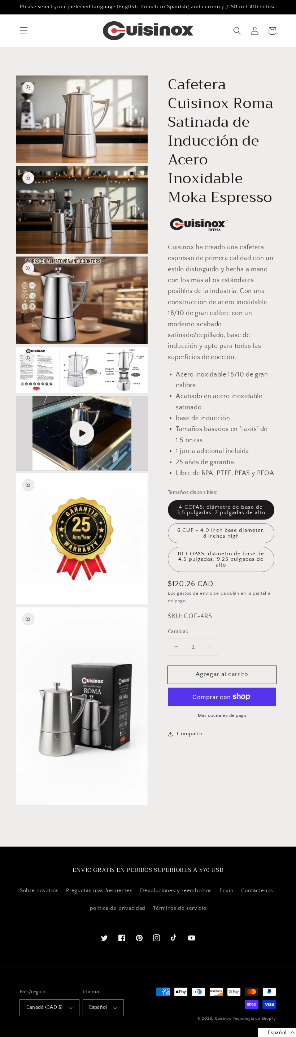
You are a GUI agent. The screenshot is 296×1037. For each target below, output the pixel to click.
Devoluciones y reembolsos (176, 890)
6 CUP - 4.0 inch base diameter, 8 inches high (221, 533)
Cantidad (178, 631)
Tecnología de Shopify (254, 1018)
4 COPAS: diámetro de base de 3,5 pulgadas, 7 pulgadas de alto (221, 510)
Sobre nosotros (39, 890)
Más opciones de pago (222, 715)
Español (98, 1007)
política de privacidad (118, 908)
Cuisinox (223, 1018)
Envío (226, 890)
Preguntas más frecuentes (99, 890)
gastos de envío (195, 593)
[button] (23, 30)
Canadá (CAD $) (44, 1007)
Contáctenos (257, 890)
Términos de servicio (179, 908)
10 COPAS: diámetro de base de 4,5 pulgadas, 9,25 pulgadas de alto (221, 559)
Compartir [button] (190, 734)
